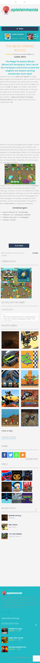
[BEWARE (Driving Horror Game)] (7, 487)
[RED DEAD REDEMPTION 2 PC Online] (5, 649)
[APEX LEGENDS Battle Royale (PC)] (27, 487)
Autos (15, 253)
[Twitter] (10, 455)
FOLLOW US (24, 2)
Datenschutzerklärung (10, 618)
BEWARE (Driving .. (15, 515)
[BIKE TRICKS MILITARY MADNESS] (5, 527)
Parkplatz (4, 255)
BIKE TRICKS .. (13, 525)
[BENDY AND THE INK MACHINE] (5, 640)
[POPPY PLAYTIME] (7, 475)
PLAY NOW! (19, 246)
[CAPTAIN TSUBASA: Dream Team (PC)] (17, 487)
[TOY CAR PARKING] (5, 536)
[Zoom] (8, 275)
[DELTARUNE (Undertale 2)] (7, 498)
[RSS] (9, 612)
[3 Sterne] (9, 54)
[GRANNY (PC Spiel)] (5, 631)
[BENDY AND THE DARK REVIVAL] (17, 475)
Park (22, 253)
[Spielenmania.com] (20, 10)
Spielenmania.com (23, 657)
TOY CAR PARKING (15, 534)
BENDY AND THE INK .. (16, 638)
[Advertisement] (21, 19)
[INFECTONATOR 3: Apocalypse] (27, 498)
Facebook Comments (9, 437)
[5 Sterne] (11, 54)
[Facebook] (4, 455)
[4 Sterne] (10, 54)
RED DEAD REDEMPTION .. (18, 647)
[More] (23, 455)
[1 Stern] (6, 54)
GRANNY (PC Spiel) (15, 629)
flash (19, 253)
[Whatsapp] (16, 455)
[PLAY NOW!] (8, 36)
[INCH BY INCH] (17, 498)
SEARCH (15, 2)
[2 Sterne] (7, 54)
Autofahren (9, 253)
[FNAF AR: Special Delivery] (27, 475)
